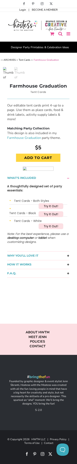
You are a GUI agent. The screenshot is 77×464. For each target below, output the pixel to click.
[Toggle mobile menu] (69, 34)
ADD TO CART (38, 158)
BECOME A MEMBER (45, 10)
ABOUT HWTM (37, 332)
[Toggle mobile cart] (52, 34)
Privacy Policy (58, 439)
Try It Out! (51, 206)
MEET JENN (38, 337)
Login (22, 10)
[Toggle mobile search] (60, 34)
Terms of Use (32, 443)
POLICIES (37, 341)
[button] (38, 178)
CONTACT (38, 346)
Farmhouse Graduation (24, 138)
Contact (48, 443)
